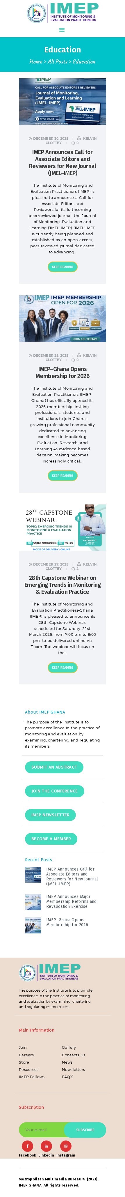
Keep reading (62, 267)
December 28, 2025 (50, 355)
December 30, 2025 (50, 138)
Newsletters (73, 1069)
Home (36, 61)
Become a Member (51, 838)
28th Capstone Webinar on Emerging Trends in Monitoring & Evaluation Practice (62, 584)
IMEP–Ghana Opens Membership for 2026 (62, 372)
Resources (29, 1069)
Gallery (69, 1047)
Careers (26, 1055)
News (67, 1062)
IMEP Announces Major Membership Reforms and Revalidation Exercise (71, 901)
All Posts (57, 62)
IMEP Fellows (32, 1076)
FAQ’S (68, 1076)
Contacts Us (73, 1055)
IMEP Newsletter (50, 815)
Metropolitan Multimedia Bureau (50, 1179)
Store (24, 1062)
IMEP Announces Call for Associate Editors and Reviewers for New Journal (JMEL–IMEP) (62, 162)
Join (23, 1047)
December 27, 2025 (50, 564)
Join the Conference (54, 791)
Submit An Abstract (54, 767)
